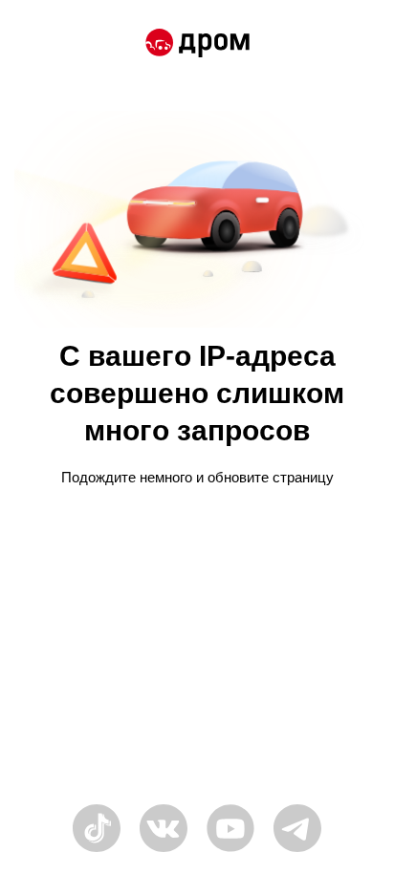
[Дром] (197, 46)
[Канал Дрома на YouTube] (230, 850)
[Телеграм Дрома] (297, 850)
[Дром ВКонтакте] (163, 850)
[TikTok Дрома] (96, 850)
